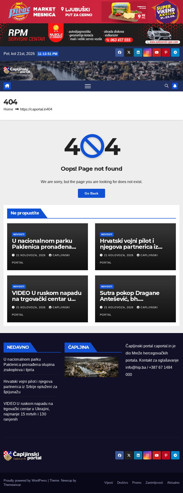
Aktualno (173, 482)
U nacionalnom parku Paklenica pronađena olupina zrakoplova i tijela (47, 246)
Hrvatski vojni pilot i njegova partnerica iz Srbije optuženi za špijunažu (30, 386)
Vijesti (108, 482)
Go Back (91, 193)
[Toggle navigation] (88, 86)
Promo (136, 482)
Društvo (122, 482)
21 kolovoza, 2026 (31, 255)
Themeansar (12, 485)
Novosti (18, 234)
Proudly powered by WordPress (26, 480)
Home (8, 109)
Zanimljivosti (154, 482)
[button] (166, 86)
